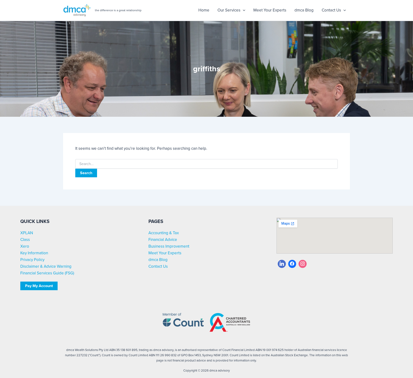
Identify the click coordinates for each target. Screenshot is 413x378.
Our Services (228, 10)
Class (25, 240)
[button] (242, 10)
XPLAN (26, 233)
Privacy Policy (32, 260)
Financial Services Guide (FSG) (47, 273)
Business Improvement (168, 246)
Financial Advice (162, 240)
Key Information (34, 253)
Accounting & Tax (163, 233)
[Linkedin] (282, 264)
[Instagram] (302, 264)
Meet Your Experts (269, 10)
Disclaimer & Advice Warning (45, 266)
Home (203, 10)
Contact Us (331, 10)
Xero (24, 246)
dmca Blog (304, 10)
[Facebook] (292, 264)
